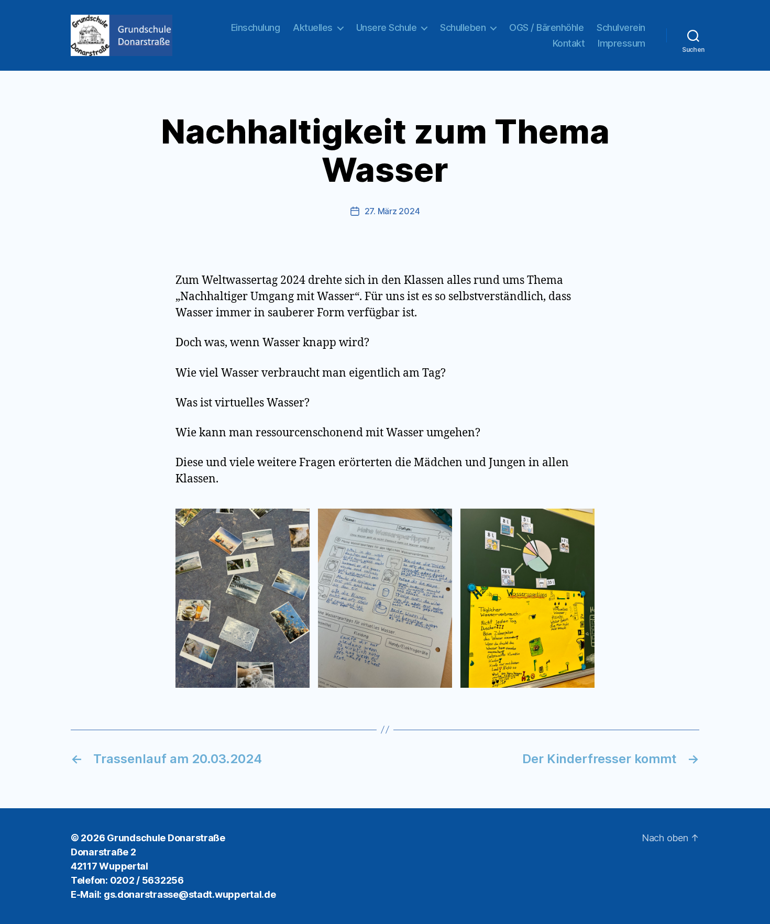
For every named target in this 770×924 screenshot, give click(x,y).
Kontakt (569, 43)
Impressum (621, 43)
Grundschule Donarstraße (166, 837)
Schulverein (621, 27)
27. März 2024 (392, 211)
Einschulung (255, 27)
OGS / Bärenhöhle (546, 27)
